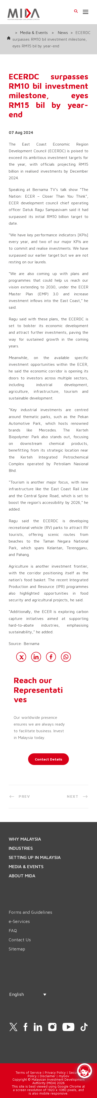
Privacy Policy (55, 1072)
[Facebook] (51, 657)
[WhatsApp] (66, 657)
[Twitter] (21, 657)
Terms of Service (29, 1072)
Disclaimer (47, 1076)
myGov (64, 1076)
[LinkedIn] (36, 657)
